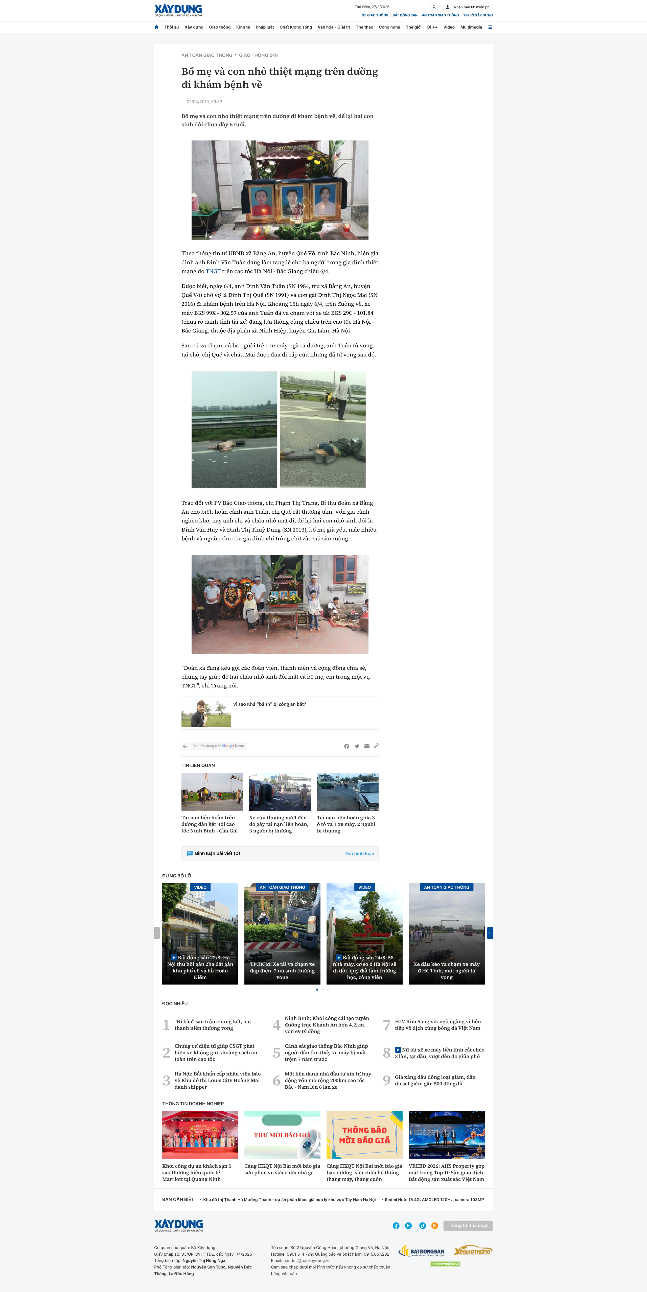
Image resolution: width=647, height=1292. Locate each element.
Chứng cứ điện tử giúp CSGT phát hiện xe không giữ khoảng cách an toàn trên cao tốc (216, 1052)
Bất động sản (405, 15)
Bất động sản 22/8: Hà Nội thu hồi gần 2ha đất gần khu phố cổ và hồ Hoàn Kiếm (200, 967)
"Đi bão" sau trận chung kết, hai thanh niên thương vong (213, 1024)
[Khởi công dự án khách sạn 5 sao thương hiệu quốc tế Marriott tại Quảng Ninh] (200, 1135)
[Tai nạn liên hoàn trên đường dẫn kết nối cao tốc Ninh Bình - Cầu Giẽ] (212, 792)
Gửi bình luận (359, 853)
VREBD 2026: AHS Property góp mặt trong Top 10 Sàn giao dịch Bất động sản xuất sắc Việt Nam (446, 1172)
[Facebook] (347, 746)
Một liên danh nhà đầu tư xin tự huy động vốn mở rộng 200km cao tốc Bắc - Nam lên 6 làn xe (328, 1080)
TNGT (213, 271)
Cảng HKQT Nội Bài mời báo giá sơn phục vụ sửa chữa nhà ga (282, 1169)
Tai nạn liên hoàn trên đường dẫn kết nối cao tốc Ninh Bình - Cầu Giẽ (209, 824)
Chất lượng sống (296, 27)
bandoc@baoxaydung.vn (307, 1260)
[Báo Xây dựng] (178, 10)
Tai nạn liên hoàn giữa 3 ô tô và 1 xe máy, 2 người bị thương (346, 824)
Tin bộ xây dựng (478, 15)
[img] (280, 190)
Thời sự (171, 27)
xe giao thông (375, 15)
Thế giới (414, 27)
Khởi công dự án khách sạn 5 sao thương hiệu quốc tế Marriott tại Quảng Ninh (197, 1172)
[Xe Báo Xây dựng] (473, 1250)
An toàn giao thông (440, 15)
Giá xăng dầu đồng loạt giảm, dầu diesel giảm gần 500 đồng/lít (435, 1080)
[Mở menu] (490, 27)
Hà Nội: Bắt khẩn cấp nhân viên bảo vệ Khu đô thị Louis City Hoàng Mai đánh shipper (218, 1080)
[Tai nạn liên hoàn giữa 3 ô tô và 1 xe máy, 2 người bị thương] (348, 792)
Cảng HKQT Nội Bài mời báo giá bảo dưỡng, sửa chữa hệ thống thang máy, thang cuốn (364, 1172)
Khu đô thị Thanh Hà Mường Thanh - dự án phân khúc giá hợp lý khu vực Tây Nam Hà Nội (289, 1199)
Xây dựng (194, 27)
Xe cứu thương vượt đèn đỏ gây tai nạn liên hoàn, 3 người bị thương (279, 824)
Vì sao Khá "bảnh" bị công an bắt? (269, 704)
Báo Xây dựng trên (207, 746)
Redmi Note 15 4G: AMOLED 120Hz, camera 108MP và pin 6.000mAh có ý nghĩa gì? (465, 1199)
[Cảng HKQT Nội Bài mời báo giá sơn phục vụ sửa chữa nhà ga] (282, 1135)
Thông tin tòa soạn (468, 1225)
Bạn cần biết (178, 1199)
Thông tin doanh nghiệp (193, 1104)
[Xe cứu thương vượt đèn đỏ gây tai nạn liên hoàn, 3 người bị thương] (280, 792)
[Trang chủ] (156, 27)
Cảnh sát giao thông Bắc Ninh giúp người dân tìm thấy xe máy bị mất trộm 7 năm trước (326, 1052)
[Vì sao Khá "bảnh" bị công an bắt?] (206, 713)
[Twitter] (357, 746)
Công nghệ (389, 27)
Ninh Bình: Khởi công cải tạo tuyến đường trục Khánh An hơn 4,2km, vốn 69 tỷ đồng (327, 1025)
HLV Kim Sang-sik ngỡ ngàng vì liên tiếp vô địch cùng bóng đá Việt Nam (438, 1024)
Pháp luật (265, 27)
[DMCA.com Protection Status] (445, 1264)
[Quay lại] (185, 746)
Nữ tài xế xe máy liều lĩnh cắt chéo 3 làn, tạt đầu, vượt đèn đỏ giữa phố (439, 1053)
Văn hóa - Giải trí (334, 27)
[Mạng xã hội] (422, 1225)
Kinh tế (243, 27)
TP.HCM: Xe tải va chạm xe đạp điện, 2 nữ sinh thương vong (282, 970)
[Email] (367, 746)
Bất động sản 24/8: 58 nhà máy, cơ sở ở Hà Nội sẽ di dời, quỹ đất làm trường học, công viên (364, 967)
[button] (317, 990)
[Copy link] (376, 746)
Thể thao (364, 27)
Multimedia (471, 27)
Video (449, 27)
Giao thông (219, 27)
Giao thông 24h (259, 55)
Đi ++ (432, 27)
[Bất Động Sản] (421, 1251)
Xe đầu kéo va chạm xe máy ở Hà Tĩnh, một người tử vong (447, 970)
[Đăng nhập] (447, 7)
